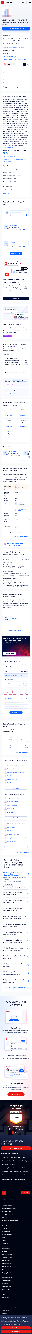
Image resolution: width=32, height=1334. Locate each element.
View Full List (16, 788)
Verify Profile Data (6, 1263)
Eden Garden (10, 831)
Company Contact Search (9, 1208)
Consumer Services (9, 56)
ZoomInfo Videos (6, 1280)
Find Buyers (9, 393)
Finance (15, 1161)
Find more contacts (24, 460)
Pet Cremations (11, 827)
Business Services (6, 1161)
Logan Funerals (11, 812)
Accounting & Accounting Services (11, 1168)
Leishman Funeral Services (14, 834)
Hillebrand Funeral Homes (22, 510)
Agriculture (5, 1164)
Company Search (19, 1179)
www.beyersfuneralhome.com (16, 47)
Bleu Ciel (9, 783)
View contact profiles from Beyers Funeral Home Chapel (15, 160)
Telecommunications (7, 1175)
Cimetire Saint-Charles (13, 779)
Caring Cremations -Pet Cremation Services (17, 838)
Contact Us (5, 1243)
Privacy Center (6, 1289)
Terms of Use (5, 1313)
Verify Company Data (7, 1260)
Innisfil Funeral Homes (13, 776)
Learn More (16, 298)
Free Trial (25, 1192)
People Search (7, 1179)
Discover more (9, 653)
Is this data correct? (10, 156)
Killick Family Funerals (12, 801)
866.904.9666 (5, 1297)
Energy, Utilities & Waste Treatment (19, 1171)
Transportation (18, 1175)
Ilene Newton (12, 242)
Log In (3, 1294)
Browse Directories (16, 1148)
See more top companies (22, 852)
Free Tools (4, 1217)
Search (23, 2)
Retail (23, 1168)
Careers (4, 1240)
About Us (4, 1228)
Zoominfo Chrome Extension (11, 1220)
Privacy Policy (5, 1310)
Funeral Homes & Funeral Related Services (15, 59)
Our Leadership (6, 1231)
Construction (5, 1157)
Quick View (9, 415)
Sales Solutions (6, 1202)
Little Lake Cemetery (12, 768)
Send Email (10, 384)
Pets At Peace (10, 808)
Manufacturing (23, 1161)
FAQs (3, 1237)
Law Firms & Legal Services (18, 1157)
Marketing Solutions (7, 1205)
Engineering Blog (6, 1286)
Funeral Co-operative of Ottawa (15, 772)
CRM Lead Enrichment (8, 1214)
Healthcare (5, 1171)
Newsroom (5, 1283)
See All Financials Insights (14, 630)
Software (12, 1164)
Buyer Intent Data (6, 1211)
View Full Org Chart (16, 253)
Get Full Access (7, 335)
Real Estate (27, 1175)
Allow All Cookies (16, 1327)
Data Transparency (7, 1254)
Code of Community (7, 1257)
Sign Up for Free (16, 1094)
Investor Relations (7, 1234)
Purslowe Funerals (12, 805)
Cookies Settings (16, 1331)
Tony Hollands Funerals (13, 798)
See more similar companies (21, 536)
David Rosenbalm (13, 225)
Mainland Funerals (12, 841)
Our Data (4, 1251)
